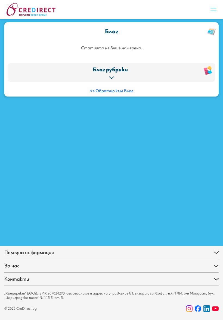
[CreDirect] (31, 9)
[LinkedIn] (206, 308)
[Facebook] (198, 308)
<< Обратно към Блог (111, 90)
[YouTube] (215, 308)
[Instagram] (189, 308)
